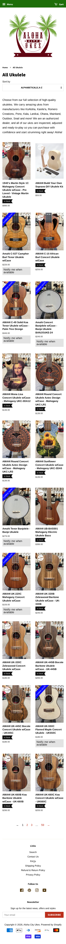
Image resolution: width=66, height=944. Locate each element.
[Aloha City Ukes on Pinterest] (29, 891)
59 (42, 825)
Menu (9, 4)
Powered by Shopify (51, 924)
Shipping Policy (33, 865)
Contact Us (33, 856)
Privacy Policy (33, 874)
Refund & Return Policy (33, 870)
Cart (61, 4)
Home (5, 67)
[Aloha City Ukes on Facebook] (22, 891)
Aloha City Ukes (32, 924)
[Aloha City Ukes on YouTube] (44, 891)
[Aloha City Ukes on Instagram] (37, 891)
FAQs (33, 861)
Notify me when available (13, 271)
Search (33, 852)
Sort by (6, 81)
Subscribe (54, 914)
